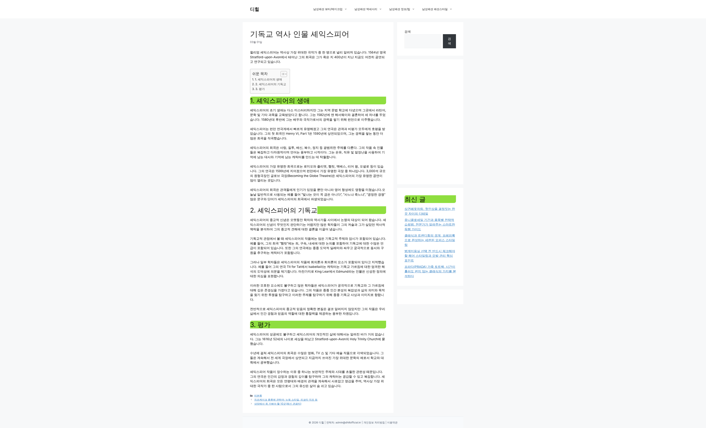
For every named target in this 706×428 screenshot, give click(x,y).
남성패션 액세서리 (365, 9)
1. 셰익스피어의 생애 (268, 79)
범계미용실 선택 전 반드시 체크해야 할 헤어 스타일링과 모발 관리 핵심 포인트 (429, 255)
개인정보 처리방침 (374, 422)
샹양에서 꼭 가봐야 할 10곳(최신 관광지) (277, 403)
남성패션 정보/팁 (399, 9)
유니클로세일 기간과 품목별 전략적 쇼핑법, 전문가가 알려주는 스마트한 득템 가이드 (429, 224)
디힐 (254, 9)
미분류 (258, 395)
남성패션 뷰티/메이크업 (328, 9)
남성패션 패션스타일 (435, 9)
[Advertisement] (430, 122)
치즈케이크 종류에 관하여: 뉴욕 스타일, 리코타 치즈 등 (286, 399)
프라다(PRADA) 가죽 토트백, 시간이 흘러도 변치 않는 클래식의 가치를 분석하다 (430, 271)
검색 (407, 31)
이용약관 (392, 422)
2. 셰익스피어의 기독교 (270, 84)
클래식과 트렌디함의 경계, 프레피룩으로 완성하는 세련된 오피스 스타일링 (429, 240)
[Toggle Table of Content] (282, 74)
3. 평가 (260, 89)
